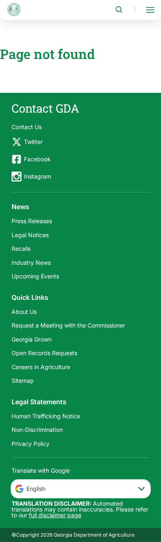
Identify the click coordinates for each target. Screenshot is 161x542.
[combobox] (81, 488)
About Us (24, 311)
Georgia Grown (32, 339)
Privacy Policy (31, 443)
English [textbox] (35, 488)
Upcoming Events (35, 276)
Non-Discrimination (37, 429)
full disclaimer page (55, 514)
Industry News (31, 262)
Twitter (33, 141)
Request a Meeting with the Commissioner (68, 325)
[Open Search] (119, 9)
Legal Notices (30, 234)
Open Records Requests (44, 352)
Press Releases (32, 220)
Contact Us (27, 126)
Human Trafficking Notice (46, 415)
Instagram (37, 176)
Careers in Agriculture (41, 366)
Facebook (37, 159)
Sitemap (23, 380)
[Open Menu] (150, 9)
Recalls (21, 248)
